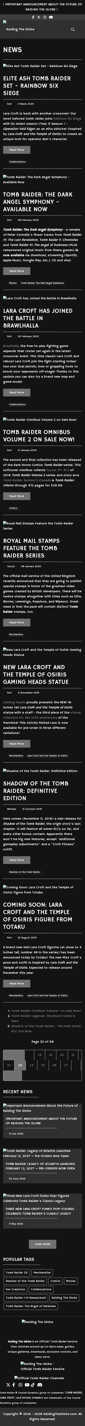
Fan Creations (15, 1289)
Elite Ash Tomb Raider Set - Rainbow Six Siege (37, 86)
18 (39, 1055)
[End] (12, 1075)
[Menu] (58, 29)
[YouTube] (27, 1383)
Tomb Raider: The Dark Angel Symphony (42, 283)
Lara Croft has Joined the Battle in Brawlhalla (38, 318)
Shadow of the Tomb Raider (24, 872)
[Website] (2, 1383)
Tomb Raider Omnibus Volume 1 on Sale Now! (46, 1011)
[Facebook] (14, 1383)
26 (54, 1065)
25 (43, 1065)
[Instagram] (44, 18)
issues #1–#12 (58, 470)
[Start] (13, 1055)
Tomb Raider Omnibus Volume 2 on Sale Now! (39, 436)
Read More (16, 150)
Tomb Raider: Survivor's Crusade (27, 480)
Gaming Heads (14, 702)
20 (62, 1055)
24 (31, 1065)
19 (50, 1055)
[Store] (45, 1383)
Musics (13, 283)
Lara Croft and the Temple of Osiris (47, 755)
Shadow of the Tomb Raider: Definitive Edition (35, 791)
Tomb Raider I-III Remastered (26, 1298)
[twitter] (38, 18)
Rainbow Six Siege (67, 119)
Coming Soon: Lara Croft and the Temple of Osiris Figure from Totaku (37, 916)
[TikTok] (33, 1383)
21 (72, 1055)
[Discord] (39, 1383)
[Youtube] (51, 18)
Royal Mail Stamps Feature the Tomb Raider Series (31, 548)
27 (66, 1065)
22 (9, 1065)
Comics (13, 508)
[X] (8, 1383)
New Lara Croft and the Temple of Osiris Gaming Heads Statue (35, 675)
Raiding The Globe (64, 1298)
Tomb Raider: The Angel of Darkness (31, 1306)
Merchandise (16, 634)
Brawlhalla (11, 346)
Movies (71, 1281)
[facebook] (33, 18)
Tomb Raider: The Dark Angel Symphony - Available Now (37, 202)
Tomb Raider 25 (17, 1273)
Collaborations (17, 161)
